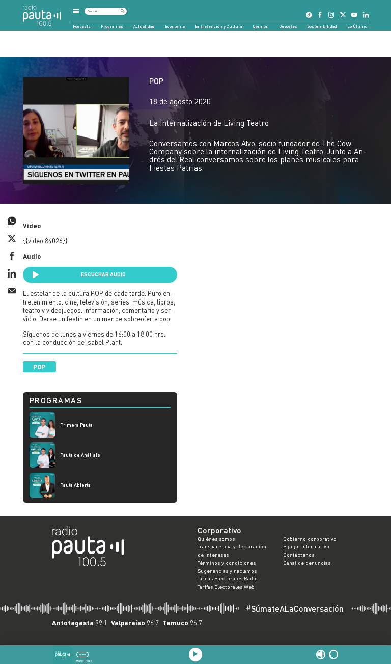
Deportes (288, 26)
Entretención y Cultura (218, 26)
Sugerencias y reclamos (227, 571)
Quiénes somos (216, 539)
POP (156, 81)
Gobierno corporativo (310, 539)
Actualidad (144, 26)
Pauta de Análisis (80, 455)
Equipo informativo (306, 546)
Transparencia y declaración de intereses (232, 550)
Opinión (261, 26)
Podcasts (82, 26)
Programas (112, 26)
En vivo (82, 654)
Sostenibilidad (322, 26)
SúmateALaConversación (295, 608)
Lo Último (357, 26)
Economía (175, 26)
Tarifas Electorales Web (226, 587)
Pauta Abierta (75, 485)
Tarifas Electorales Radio (228, 578)
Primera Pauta (76, 425)
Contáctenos (298, 554)
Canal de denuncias (306, 563)
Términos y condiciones (227, 563)
